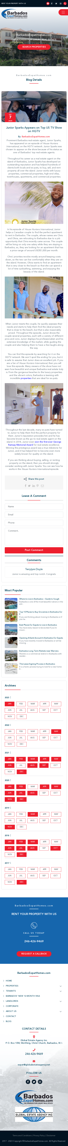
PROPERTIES (12, 986)
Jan (9, 704)
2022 (7, 725)
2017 (7, 863)
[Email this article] (42, 485)
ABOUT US (11, 1011)
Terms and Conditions (22, 1135)
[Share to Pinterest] (38, 485)
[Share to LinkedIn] (33, 485)
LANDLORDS (12, 1001)
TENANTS (11, 991)
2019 (7, 808)
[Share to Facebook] (25, 485)
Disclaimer (50, 1135)
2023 (7, 698)
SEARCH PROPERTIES (34, 47)
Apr (44, 759)
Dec (22, 772)
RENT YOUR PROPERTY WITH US (13, 3)
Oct (55, 848)
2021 (7, 753)
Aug (32, 765)
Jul (20, 793)
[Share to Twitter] (29, 485)
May (56, 731)
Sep (44, 765)
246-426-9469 (34, 941)
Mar (33, 759)
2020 (7, 780)
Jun (9, 765)
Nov (10, 799)
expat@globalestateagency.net (34, 1065)
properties (26, 378)
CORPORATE (12, 1006)
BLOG (8, 1021)
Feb (21, 759)
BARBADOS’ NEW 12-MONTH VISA (23, 996)
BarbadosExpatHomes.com (34, 75)
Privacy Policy (39, 1135)
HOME (9, 981)
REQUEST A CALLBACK (34, 954)
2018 (7, 836)
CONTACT (11, 1016)
